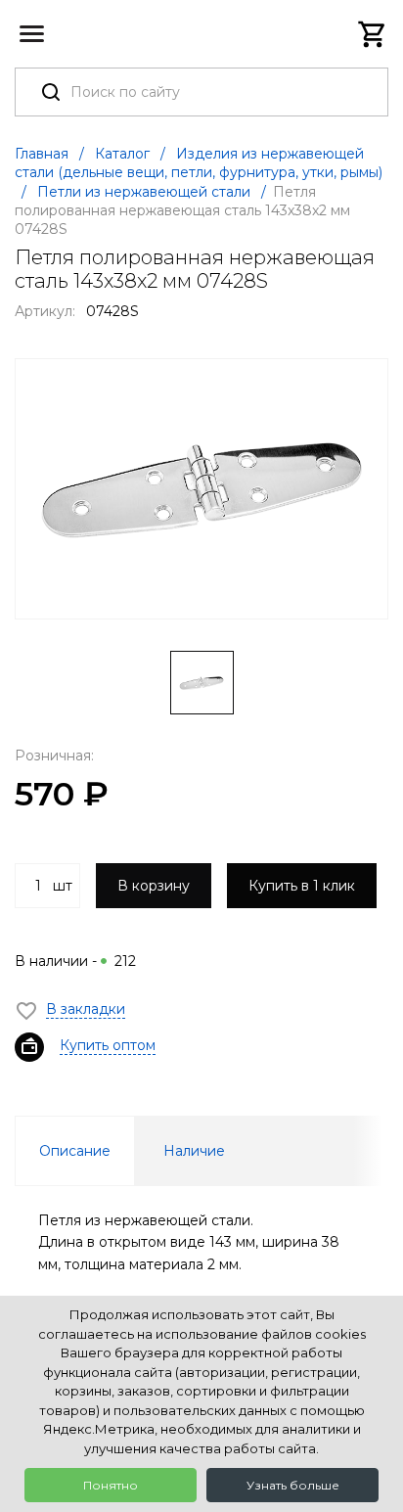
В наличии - (75, 961)
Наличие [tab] (194, 1151)
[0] (372, 34)
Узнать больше (292, 1485)
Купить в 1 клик (301, 885)
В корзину (153, 885)
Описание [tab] (75, 1151)
